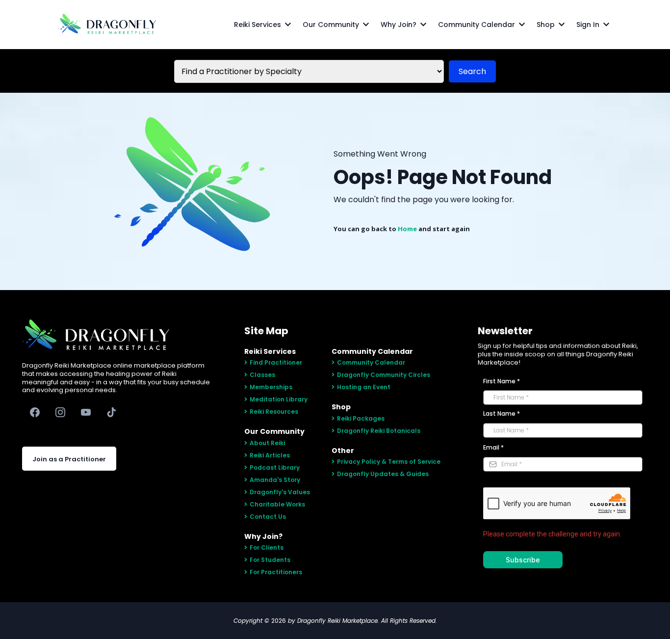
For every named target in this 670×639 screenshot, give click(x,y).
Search (472, 71)
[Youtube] (86, 412)
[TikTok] (111, 412)
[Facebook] (35, 412)
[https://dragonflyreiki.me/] (107, 24)
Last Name (501, 413)
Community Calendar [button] (477, 24)
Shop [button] (547, 24)
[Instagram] (60, 412)
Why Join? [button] (399, 24)
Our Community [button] (332, 24)
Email (493, 447)
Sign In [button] (588, 24)
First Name (501, 381)
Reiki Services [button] (258, 24)
